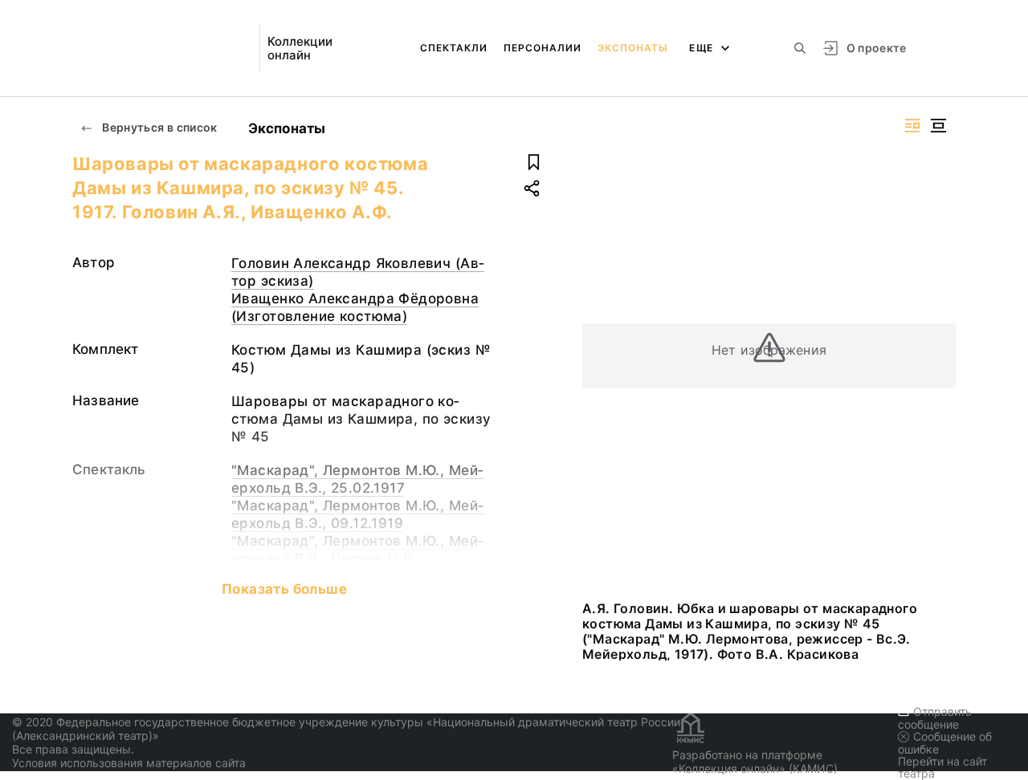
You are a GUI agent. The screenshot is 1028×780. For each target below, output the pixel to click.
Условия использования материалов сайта (129, 763)
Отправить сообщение (935, 718)
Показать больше (284, 589)
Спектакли (453, 48)
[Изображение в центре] (938, 125)
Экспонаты (633, 48)
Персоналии (542, 48)
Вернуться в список (159, 127)
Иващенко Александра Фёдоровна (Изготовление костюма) (355, 307)
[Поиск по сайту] (799, 48)
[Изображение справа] (912, 125)
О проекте (876, 48)
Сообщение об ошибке (945, 742)
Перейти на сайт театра (942, 767)
